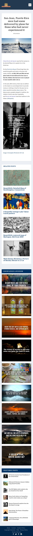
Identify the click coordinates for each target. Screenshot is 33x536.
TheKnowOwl (13, 123)
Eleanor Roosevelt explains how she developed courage (19, 504)
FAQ (18, 530)
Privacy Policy (24, 530)
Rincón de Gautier (10, 96)
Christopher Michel (12, 153)
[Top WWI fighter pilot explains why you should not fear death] (5, 490)
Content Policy (21, 528)
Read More (16, 135)
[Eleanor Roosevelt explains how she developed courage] (5, 504)
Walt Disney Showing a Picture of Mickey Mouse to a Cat (16, 259)
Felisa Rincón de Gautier (10, 61)
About (8, 528)
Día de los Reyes (11, 69)
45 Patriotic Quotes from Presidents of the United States (16, 118)
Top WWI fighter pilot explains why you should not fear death (18, 489)
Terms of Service (16, 532)
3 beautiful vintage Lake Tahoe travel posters (16, 212)
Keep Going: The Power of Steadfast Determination (18, 511)
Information (16, 33)
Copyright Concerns (9, 530)
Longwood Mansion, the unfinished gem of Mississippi (18, 518)
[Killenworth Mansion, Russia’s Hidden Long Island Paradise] (5, 483)
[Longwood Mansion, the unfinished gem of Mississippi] (5, 519)
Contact (13, 528)
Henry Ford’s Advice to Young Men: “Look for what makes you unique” (18, 497)
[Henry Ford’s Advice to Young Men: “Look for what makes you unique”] (5, 497)
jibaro (4, 90)
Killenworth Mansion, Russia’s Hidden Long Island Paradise (19, 482)
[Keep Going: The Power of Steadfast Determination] (5, 511)
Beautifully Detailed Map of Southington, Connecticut (14, 189)
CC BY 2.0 (20, 153)
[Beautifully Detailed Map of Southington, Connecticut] (16, 178)
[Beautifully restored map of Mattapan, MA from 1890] (16, 225)
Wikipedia (10, 98)
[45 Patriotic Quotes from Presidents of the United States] (5, 476)
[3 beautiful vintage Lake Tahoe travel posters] (16, 201)
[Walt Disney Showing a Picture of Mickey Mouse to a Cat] (16, 248)
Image (5, 153)
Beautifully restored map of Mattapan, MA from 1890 (14, 236)
